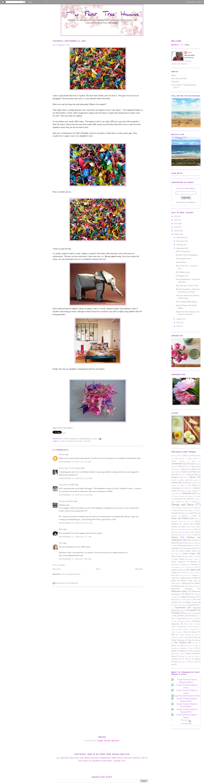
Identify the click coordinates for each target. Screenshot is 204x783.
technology (197, 640)
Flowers (186, 524)
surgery (181, 637)
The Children (180, 642)
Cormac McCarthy (179, 496)
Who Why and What (179, 78)
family (196, 518)
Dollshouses (197, 508)
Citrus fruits (174, 493)
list (192, 572)
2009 (176, 234)
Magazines (195, 575)
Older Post (139, 569)
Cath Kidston (192, 485)
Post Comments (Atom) (71, 574)
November (181, 241)
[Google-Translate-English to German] (186, 693)
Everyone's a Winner (189, 516)
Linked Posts (184, 572)
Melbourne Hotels (193, 586)
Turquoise (174, 648)
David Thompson (176, 501)
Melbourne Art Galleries (191, 583)
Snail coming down (183, 251)
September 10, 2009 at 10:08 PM (75, 495)
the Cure (195, 643)
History (174, 537)
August (179, 319)
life (181, 570)
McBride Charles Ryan (189, 581)
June (178, 326)
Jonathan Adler (188, 556)
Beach (194, 469)
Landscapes (194, 564)
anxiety (194, 461)
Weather (176, 653)
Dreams (190, 510)
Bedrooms (185, 472)
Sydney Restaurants (178, 640)
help (189, 535)
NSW (199, 605)
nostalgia (190, 605)
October (180, 245)
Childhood (187, 488)
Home (173, 75)
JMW (61, 529)
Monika (62, 454)
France (183, 527)
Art (188, 463)
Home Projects (176, 543)
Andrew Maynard (179, 458)
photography (197, 613)
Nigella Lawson (192, 602)
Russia (181, 626)
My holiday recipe (183, 272)
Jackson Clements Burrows (188, 551)
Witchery (181, 656)
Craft (188, 499)
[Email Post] (99, 438)
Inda (192, 545)
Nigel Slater (178, 602)
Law (183, 567)
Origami (181, 610)
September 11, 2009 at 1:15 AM (75, 537)
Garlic (189, 529)
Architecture (176, 463)
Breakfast (174, 480)
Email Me (175, 82)
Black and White (192, 475)
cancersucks (195, 482)
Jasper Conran (176, 556)
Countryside (178, 499)
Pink (175, 616)
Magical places (186, 578)
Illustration (183, 545)
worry (189, 656)
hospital (189, 543)
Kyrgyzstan (174, 564)
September (181, 248)
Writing (196, 656)
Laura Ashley (175, 567)
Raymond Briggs (184, 621)
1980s (199, 455)
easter (196, 510)
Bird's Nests (181, 474)
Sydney (195, 637)
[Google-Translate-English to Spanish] (186, 717)
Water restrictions (195, 651)
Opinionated (180, 607)
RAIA (190, 618)
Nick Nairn (197, 599)
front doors (181, 529)
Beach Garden (175, 472)
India (197, 545)
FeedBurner (191, 202)
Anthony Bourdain (177, 461)
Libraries (174, 570)
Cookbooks (186, 493)
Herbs (196, 535)
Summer (173, 637)
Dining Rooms (187, 508)
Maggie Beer (175, 578)
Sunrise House (181, 262)
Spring (193, 632)
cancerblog (185, 483)
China (182, 491)
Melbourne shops (179, 591)
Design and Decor (182, 504)
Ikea (174, 545)
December (180, 237)
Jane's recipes (189, 553)
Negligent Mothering (188, 597)
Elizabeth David (176, 513)
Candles (173, 485)
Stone (196, 635)
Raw (175, 621)
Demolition (195, 501)
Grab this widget (186, 723)
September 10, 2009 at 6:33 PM (75, 462)
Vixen (190, 648)
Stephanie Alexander (185, 635)
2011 (176, 227)
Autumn (179, 466)
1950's (185, 456)
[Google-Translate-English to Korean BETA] (186, 706)
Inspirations (175, 548)
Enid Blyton (194, 513)
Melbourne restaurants (182, 589)
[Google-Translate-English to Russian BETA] (186, 712)
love (188, 575)
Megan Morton (175, 583)
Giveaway (197, 529)
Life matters (191, 569)
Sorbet (173, 632)
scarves (173, 629)
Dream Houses (179, 510)
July (178, 322)
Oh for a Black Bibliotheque (186, 302)
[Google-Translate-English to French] (186, 688)
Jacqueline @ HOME (67, 485)
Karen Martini (179, 559)
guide (183, 535)
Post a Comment (59, 565)
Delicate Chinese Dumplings (186, 255)
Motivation (197, 594)
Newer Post (57, 569)
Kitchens (193, 562)
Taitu (189, 640)
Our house (176, 613)
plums (196, 616)
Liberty (196, 567)
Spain (186, 632)
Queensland (182, 618)
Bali (193, 466)
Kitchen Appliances (178, 562)
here (102, 256)
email (186, 513)
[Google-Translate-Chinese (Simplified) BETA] (186, 682)
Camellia (195, 480)
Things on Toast (177, 645)
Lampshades (184, 564)
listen (196, 572)
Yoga (183, 662)
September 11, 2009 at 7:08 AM (75, 559)
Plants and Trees (185, 616)
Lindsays (174, 572)
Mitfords (188, 594)
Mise (61, 543)
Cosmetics (190, 496)
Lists (173, 575)
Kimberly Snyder (193, 559)
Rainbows (198, 618)
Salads (188, 626)
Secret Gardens (183, 629)
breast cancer (184, 480)
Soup (179, 632)
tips (189, 645)
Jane (189, 52)
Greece (198, 532)
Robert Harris (188, 624)
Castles (182, 485)
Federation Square (177, 521)
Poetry (173, 618)
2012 (176, 223)
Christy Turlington (192, 491)
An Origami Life (182, 276)
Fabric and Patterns (180, 518)
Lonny (181, 575)
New (179, 599)
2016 (176, 216)
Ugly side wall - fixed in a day (187, 285)
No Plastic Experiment (177, 605)
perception (188, 613)
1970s (192, 456)
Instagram (187, 548)
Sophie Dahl (194, 629)
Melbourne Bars (179, 586)
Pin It (64, 433)
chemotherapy (176, 488)
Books (193, 477)
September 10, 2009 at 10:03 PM (75, 478)
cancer (174, 482)
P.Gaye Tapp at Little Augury (69, 468)
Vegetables (183, 648)
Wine (182, 653)
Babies (187, 466)
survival (187, 637)
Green (176, 535)
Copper (199, 493)
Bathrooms (185, 469)
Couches (198, 496)
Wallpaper (182, 651)
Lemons (189, 567)
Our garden (191, 610)
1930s (179, 455)
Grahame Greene (189, 532)
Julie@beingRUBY (66, 501)
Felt (189, 521)
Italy (195, 548)
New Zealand (187, 599)
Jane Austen (175, 553)
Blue (185, 477)
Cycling (196, 499)
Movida (176, 597)
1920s (173, 455)
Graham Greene (178, 532)
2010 (176, 231)
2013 (176, 220)
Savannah (195, 626)
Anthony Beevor (193, 458)
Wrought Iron (176, 659)
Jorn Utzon (197, 556)
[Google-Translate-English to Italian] (186, 696)
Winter (188, 653)
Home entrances (192, 540)
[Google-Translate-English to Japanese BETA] (186, 701)
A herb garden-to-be (183, 258)
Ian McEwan (197, 543)
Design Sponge (175, 508)
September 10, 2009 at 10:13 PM (75, 523)
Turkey (196, 645)
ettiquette (174, 516)
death (186, 501)
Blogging (175, 477)
